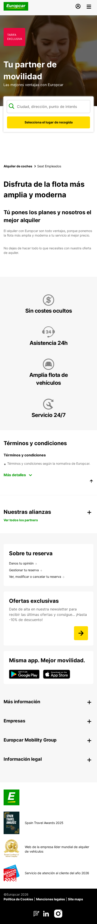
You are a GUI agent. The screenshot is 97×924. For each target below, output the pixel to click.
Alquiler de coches (18, 166)
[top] (91, 482)
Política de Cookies (18, 899)
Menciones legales (50, 899)
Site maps (75, 899)
